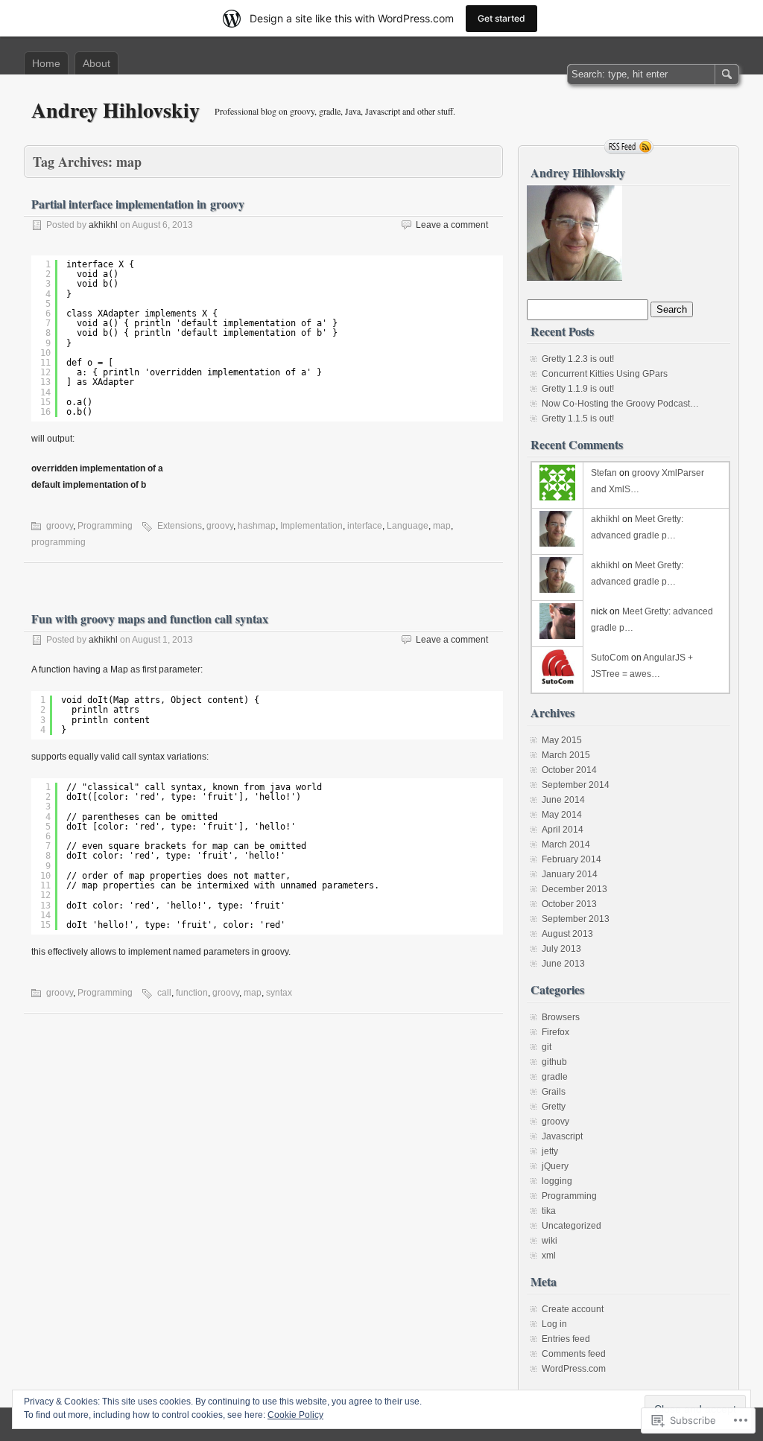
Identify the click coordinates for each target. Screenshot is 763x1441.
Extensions (179, 526)
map (442, 526)
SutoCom (610, 657)
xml (549, 1255)
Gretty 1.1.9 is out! (578, 389)
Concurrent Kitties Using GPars (605, 374)
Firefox (555, 1032)
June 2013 (563, 963)
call (164, 992)
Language (407, 526)
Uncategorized (571, 1226)
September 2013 (576, 919)
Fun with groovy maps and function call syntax (149, 618)
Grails (554, 1092)
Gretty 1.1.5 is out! (578, 418)
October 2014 (569, 770)
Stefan (604, 473)
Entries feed (566, 1339)
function (192, 992)
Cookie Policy (295, 1415)
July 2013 (561, 949)
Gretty (554, 1106)
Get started (501, 18)
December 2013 (574, 889)
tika (549, 1211)
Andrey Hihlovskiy (115, 110)
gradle (555, 1077)
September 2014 (576, 785)
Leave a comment (452, 225)
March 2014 (566, 844)
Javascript (562, 1136)
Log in (554, 1324)
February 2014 (571, 859)
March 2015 (566, 755)
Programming (105, 526)
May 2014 (562, 814)
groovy (59, 526)
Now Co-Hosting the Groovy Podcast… (620, 403)
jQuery (555, 1166)
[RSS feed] (628, 146)
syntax (279, 992)
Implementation (311, 526)
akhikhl (103, 225)
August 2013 (567, 934)
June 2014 (563, 800)
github (554, 1062)
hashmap (257, 526)
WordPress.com (574, 1369)
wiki (549, 1240)
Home (46, 63)
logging (557, 1181)
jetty (550, 1151)
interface (364, 526)
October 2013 (569, 904)
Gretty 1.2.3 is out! (578, 359)
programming (58, 542)
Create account (573, 1309)
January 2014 (570, 874)
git (546, 1047)
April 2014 (562, 829)
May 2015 (562, 740)
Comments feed (574, 1354)
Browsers (561, 1017)
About (96, 63)
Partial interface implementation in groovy (137, 203)
